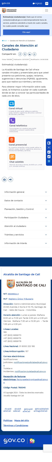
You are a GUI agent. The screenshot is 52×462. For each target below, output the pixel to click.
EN (47, 3)
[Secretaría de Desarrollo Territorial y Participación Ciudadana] (26, 10)
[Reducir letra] (49, 152)
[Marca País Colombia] (32, 441)
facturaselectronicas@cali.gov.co (25, 379)
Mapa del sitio (21, 420)
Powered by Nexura (43, 448)
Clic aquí (26, 32)
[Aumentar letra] (49, 156)
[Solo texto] (49, 147)
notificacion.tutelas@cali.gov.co (30, 371)
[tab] (26, 192)
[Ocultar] (49, 161)
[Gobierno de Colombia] (7, 4)
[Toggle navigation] (46, 10)
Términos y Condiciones (15, 425)
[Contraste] (49, 143)
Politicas (7, 420)
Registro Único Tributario (21, 299)
